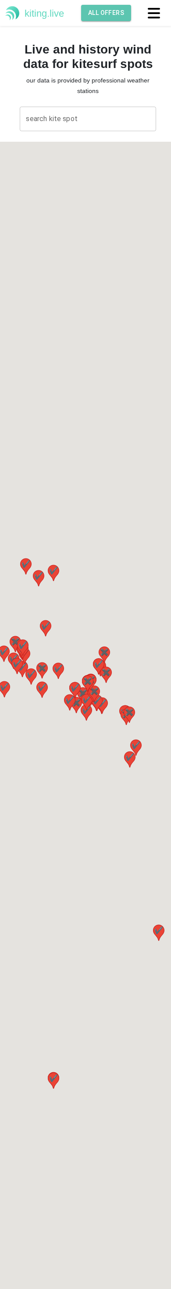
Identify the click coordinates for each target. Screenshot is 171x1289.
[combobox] (88, 119)
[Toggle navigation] (153, 12)
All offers (106, 12)
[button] (98, 666)
